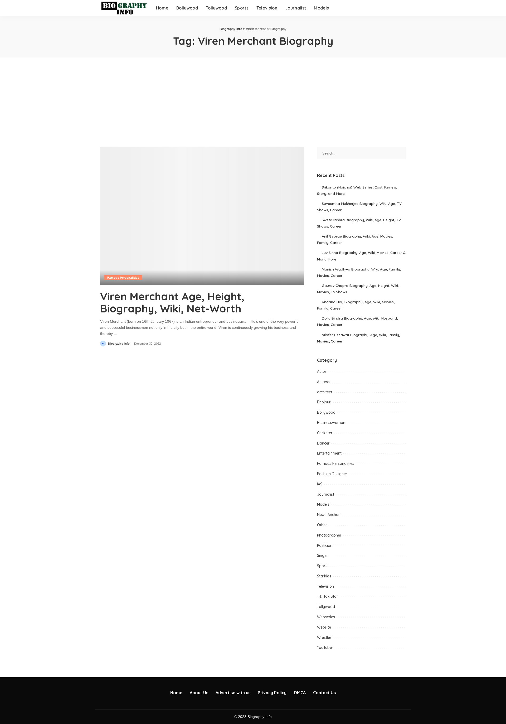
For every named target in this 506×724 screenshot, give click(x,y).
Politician (324, 545)
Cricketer (324, 433)
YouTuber (325, 647)
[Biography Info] (124, 8)
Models (323, 504)
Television (325, 586)
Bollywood (326, 412)
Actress (323, 381)
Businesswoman (331, 422)
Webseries (326, 617)
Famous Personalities (123, 277)
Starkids (324, 576)
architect (324, 392)
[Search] (402, 8)
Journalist (325, 494)
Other (322, 525)
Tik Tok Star (327, 596)
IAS (319, 484)
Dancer (323, 443)
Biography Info (119, 343)
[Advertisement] (253, 97)
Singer (322, 555)
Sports (322, 565)
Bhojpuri (324, 402)
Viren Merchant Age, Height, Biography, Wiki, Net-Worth (172, 302)
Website (324, 627)
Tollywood (326, 606)
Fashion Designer (332, 473)
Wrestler (324, 637)
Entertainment (329, 453)
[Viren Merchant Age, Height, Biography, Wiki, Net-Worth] (202, 216)
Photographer (329, 535)
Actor (321, 371)
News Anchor (328, 514)
